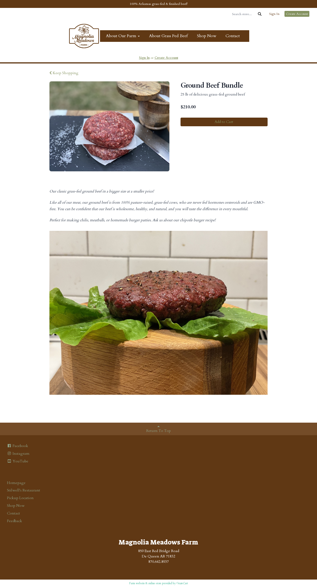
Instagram (20, 453)
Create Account (297, 14)
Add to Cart (224, 121)
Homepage (16, 482)
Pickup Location (20, 498)
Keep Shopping (65, 73)
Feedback (14, 521)
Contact (233, 36)
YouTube (20, 461)
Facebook (20, 445)
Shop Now (206, 36)
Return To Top (158, 430)
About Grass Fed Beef (168, 36)
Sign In (274, 14)
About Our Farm (121, 36)
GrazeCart (182, 583)
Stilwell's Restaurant (23, 490)
